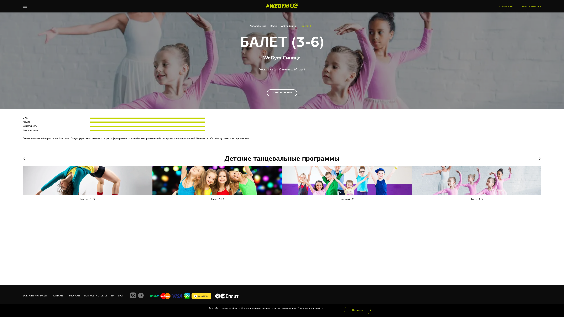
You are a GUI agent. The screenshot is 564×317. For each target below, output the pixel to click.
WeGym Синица (289, 26)
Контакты (58, 296)
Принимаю (357, 310)
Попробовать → (282, 93)
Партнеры (117, 296)
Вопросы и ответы (95, 296)
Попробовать (505, 6)
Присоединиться (531, 6)
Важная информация (35, 296)
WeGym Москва (258, 26)
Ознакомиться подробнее (310, 308)
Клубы (273, 26)
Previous (24, 158)
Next (539, 158)
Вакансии (74, 296)
